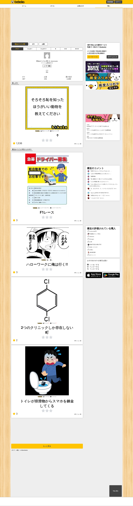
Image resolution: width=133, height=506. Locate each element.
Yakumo (92, 236)
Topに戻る (115, 491)
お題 (43, 44)
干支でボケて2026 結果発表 (95, 137)
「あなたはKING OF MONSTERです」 (99, 192)
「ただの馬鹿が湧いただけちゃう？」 (99, 181)
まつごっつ (93, 255)
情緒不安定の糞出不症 (95, 244)
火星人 (91, 249)
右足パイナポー (94, 247)
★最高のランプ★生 (95, 234)
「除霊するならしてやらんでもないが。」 (100, 171)
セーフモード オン (93, 57)
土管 (91, 241)
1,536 (19, 143)
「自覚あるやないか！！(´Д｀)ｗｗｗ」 (100, 195)
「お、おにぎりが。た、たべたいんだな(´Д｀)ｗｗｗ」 (102, 189)
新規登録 (110, 2)
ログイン (118, 2)
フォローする (94, 267)
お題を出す (80, 6)
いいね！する (94, 265)
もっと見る (47, 446)
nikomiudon (24, 450)
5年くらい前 (77, 144)
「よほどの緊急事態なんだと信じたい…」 (100, 173)
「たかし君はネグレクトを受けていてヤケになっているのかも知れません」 (103, 185)
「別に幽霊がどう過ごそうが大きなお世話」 (101, 179)
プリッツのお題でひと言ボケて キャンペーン (99, 133)
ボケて (13, 450)
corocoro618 (93, 231)
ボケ (33, 44)
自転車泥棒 (93, 252)
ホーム (24, 6)
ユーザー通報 (47, 66)
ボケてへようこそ (112, 57)
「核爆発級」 (93, 176)
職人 (108, 6)
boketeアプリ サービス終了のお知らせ (98, 125)
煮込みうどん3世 (20, 44)
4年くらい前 (77, 220)
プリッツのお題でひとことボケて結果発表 (99, 129)
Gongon (92, 239)
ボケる (52, 6)
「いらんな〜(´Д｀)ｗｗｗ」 (97, 198)
